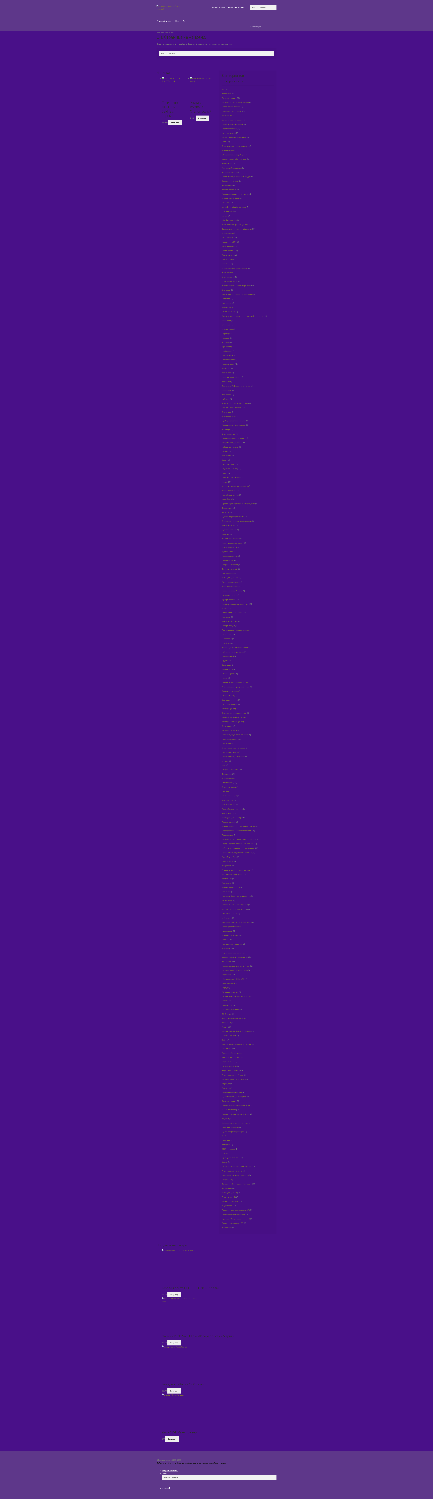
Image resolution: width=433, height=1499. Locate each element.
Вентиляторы (227, 115)
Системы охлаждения (230, 1009)
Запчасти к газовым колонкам (234, 137)
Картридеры (227, 931)
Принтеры (226, 1140)
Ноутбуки (226, 1083)
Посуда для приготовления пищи (235, 604)
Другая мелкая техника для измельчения (238, 294)
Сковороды (226, 634)
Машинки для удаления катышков (235, 194)
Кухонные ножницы (230, 556)
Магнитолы (226, 883)
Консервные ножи (229, 547)
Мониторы (226, 1022)
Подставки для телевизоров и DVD (236, 1210)
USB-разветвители (229, 913)
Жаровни (225, 608)
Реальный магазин (164, 21)
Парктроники (227, 835)
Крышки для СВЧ (228, 525)
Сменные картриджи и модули (234, 713)
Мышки (225, 1027)
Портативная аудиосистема (233, 953)
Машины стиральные (230, 198)
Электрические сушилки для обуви (236, 224)
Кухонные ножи (228, 551)
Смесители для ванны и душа (233, 748)
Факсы (224, 1162)
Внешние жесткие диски (232, 1057)
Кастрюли (226, 617)
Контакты (171, 1463)
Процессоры (227, 1005)
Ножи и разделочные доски (233, 543)
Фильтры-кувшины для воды (233, 722)
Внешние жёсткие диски (232, 1053)
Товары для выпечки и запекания (235, 647)
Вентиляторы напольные (232, 120)
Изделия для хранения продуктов (235, 486)
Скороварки (227, 639)
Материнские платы (230, 992)
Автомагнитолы (228, 804)
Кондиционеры (228, 150)
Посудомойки (227, 259)
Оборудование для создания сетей (236, 1105)
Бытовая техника (229, 98)
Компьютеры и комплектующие (235, 905)
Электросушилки (229, 360)
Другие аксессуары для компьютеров (237, 922)
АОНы (224, 1153)
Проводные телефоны (231, 1158)
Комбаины (226, 298)
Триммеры (226, 429)
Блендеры (226, 290)
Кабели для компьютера (232, 926)
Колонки (225, 940)
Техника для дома (229, 190)
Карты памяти (228, 1062)
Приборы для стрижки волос (233, 421)
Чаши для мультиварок (231, 377)
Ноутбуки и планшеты (231, 1070)
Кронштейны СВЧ (229, 242)
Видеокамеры (227, 861)
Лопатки (225, 534)
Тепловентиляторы (230, 172)
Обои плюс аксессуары (231, 477)
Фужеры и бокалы (229, 599)
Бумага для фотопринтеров (233, 1131)
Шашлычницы (227, 355)
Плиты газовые (228, 251)
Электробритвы (228, 434)
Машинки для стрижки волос (233, 425)
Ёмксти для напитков (230, 586)
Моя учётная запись (170, 1470)
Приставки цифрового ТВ (232, 1223)
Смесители (226, 743)
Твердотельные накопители (233, 1018)
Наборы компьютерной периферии (236, 1031)
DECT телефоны (228, 1149)
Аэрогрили (226, 320)
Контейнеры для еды (230, 495)
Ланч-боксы (227, 499)
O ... (184, 21)
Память (225, 1001)
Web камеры (227, 918)
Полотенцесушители (230, 739)
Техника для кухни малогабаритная (236, 285)
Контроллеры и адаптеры (232, 944)
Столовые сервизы (229, 704)
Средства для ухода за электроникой (237, 852)
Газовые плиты (228, 237)
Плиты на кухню (228, 255)
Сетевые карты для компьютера (235, 1123)
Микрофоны (227, 865)
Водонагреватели (229, 128)
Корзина (166, 1488)
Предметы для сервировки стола (235, 682)
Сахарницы (226, 665)
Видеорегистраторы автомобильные (237, 830)
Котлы (224, 142)
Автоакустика (227, 800)
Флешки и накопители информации (236, 1044)
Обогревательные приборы (233, 155)
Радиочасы (226, 892)
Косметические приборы (232, 408)
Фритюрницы (227, 346)
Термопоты (226, 394)
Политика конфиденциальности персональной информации (201, 1463)
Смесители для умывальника (233, 756)
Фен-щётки (226, 456)
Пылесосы (226, 203)
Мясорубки (226, 381)
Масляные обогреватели (232, 168)
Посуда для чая (228, 656)
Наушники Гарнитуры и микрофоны (236, 896)
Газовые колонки (229, 133)
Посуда (225, 482)
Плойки (225, 451)
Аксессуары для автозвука (232, 817)
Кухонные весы (228, 364)
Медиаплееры (227, 1206)
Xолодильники (228, 233)
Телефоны (226, 1145)
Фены (224, 460)
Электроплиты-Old (229, 281)
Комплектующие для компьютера (235, 966)
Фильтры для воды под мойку (234, 717)
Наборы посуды (228, 626)
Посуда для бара (228, 573)
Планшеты (226, 1088)
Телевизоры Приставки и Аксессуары (237, 1184)
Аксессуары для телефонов (233, 1171)
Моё (177, 21)
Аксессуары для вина (230, 578)
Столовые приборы (230, 700)
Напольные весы (229, 416)
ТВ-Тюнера (226, 1014)
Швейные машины (229, 220)
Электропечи (227, 272)
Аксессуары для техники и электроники (237, 839)
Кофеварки (226, 390)
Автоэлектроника (229, 787)
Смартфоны (227, 1179)
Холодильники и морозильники (234, 268)
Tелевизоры (227, 94)
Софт (224, 1040)
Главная (160, 33)
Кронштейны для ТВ (230, 1201)
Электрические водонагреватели (235, 146)
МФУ (224, 1136)
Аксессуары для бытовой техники (235, 102)
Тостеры (225, 342)
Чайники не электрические (233, 652)
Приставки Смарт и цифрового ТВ (236, 1219)
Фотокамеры (227, 900)
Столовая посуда (229, 695)
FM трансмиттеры (229, 796)
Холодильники (228, 778)
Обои (224, 473)
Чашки (224, 678)
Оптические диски (229, 1066)
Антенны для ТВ (228, 1197)
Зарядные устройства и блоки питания (237, 844)
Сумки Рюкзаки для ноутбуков (234, 1096)
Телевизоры (227, 774)
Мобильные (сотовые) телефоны (235, 1175)
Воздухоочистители (230, 181)
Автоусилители (228, 813)
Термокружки (227, 508)
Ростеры (225, 338)
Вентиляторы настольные (232, 124)
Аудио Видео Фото (229, 857)
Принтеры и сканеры (230, 1127)
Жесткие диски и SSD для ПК (233, 979)
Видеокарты (227, 974)
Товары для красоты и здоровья (235, 403)
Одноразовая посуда (230, 691)
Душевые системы (229, 730)
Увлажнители (227, 185)
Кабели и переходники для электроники (238, 848)
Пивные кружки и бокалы (232, 591)
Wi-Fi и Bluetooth (229, 1110)
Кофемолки (226, 303)
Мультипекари (228, 329)
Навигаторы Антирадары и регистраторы (239, 826)
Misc (223, 89)
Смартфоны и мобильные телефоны (236, 1166)
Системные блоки (229, 1035)
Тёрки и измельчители (231, 538)
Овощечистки (227, 560)
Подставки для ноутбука (232, 1092)
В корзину (175, 122)
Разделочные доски (230, 564)
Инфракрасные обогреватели (234, 159)
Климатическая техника (231, 111)
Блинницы (226, 325)
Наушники (226, 948)
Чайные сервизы (228, 674)
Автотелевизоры (229, 822)
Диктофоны (227, 879)
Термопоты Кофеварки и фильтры (236, 386)
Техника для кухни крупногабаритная (237, 229)
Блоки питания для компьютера (235, 970)
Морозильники (228, 246)
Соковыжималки (228, 312)
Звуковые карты (228, 983)
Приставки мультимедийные (233, 1214)
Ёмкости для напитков (231, 582)
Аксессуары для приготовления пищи (237, 521)
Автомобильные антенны (232, 809)
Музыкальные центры (231, 887)
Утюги (224, 216)
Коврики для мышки (230, 935)
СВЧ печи (225, 264)
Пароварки (226, 333)
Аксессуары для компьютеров (234, 909)
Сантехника (226, 726)
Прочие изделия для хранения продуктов (238, 503)
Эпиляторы (226, 412)
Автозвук (226, 791)
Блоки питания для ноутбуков (234, 1079)
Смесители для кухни (230, 752)
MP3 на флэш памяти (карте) (233, 874)
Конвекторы (227, 163)
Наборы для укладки (230, 447)
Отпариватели (228, 211)
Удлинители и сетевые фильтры (235, 957)
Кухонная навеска (229, 530)
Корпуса (225, 988)
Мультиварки (227, 373)
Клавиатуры (227, 961)
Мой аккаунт (162, 1463)
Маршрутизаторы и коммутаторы (235, 1114)
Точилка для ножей (229, 569)
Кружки (225, 660)
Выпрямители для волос (231, 442)
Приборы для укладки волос (233, 438)
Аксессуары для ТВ (229, 1192)
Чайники (225, 399)
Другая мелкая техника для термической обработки (242, 316)
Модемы (225, 1118)
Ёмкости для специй (230, 490)
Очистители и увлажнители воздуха (236, 176)
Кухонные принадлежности (233, 517)
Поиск (164, 1473)
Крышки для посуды (230, 621)
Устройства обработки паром (234, 207)
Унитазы (225, 761)
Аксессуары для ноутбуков (232, 1075)
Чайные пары (227, 669)
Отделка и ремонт (229, 469)
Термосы (225, 512)
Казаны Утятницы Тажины (232, 613)
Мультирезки (227, 307)
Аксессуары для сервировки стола (235, 687)
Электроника (227, 783)
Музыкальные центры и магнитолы (236, 870)
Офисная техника (229, 1101)
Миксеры (225, 368)
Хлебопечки (226, 351)
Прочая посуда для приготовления (236, 630)
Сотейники (226, 643)
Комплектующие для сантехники (235, 735)
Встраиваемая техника (231, 107)
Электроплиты (228, 277)
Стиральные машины (230, 769)
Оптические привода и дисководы (236, 996)
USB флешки (227, 1049)
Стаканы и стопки (229, 595)
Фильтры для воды (229, 708)
